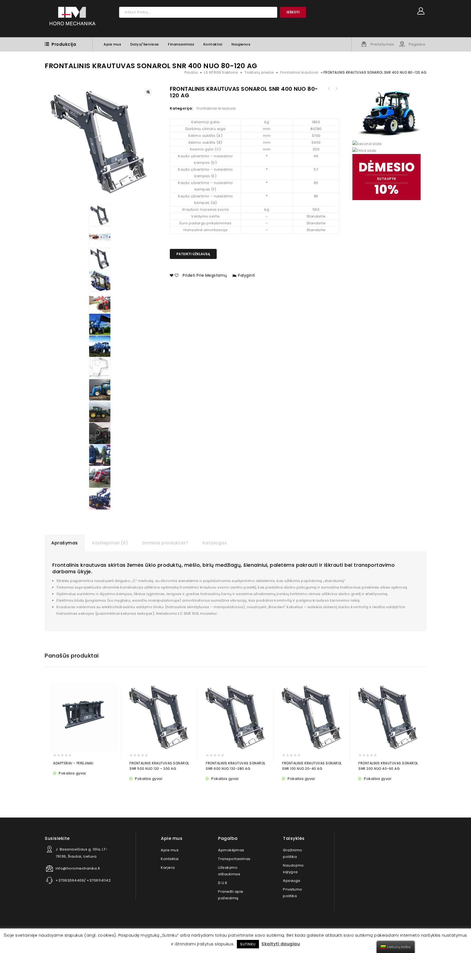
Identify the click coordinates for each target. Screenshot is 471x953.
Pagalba (417, 44)
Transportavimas (234, 858)
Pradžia (191, 72)
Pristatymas (382, 44)
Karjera (168, 867)
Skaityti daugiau (280, 944)
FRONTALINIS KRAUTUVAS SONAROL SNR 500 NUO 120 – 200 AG (329, 89)
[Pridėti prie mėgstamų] (69, 781)
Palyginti (246, 275)
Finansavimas (181, 44)
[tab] (64, 543)
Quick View (79, 781)
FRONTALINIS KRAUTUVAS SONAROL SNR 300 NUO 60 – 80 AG (336, 89)
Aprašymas (64, 543)
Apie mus (112, 44)
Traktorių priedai (259, 72)
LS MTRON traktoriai (221, 72)
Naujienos (240, 44)
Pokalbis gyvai (72, 773)
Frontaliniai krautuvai (299, 72)
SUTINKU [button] (248, 944)
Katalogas (215, 543)
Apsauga (291, 880)
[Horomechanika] (72, 18)
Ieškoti (293, 12)
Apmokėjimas (231, 850)
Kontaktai (212, 44)
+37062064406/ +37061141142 (83, 880)
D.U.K (223, 882)
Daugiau (58, 781)
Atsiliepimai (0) (110, 543)
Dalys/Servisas (144, 44)
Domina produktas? (165, 543)
